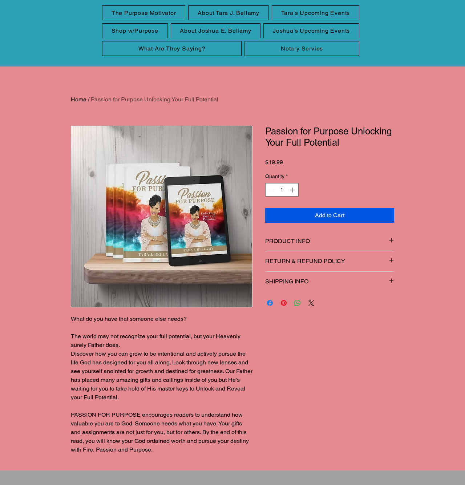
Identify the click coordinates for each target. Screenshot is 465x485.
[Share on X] (311, 303)
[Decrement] (270, 189)
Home (78, 99)
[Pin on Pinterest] (283, 303)
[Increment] (293, 189)
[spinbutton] (281, 189)
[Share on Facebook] (270, 303)
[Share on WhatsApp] (297, 303)
